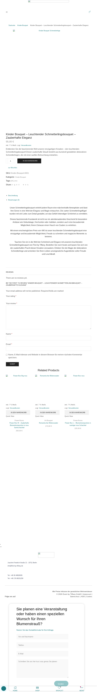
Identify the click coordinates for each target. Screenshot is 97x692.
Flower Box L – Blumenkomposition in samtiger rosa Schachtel (78, 424)
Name (9, 334)
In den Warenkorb (30, 161)
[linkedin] (23, 185)
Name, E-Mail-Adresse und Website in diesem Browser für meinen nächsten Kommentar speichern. (45, 356)
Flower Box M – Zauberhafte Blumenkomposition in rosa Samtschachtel (19, 425)
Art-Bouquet (48, 420)
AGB (83, 596)
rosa (15, 181)
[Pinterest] (19, 185)
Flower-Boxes (19, 420)
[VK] (17, 185)
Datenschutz (75, 596)
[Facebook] (15, 185)
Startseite (12, 25)
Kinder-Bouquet (22, 25)
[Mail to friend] (21, 185)
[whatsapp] (26, 185)
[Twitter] (12, 185)
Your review (11, 303)
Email (9, 344)
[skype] (27, 185)
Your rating (11, 296)
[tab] (13, 195)
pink (12, 181)
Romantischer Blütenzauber (48, 423)
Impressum (87, 594)
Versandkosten (26, 145)
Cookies (89, 596)
